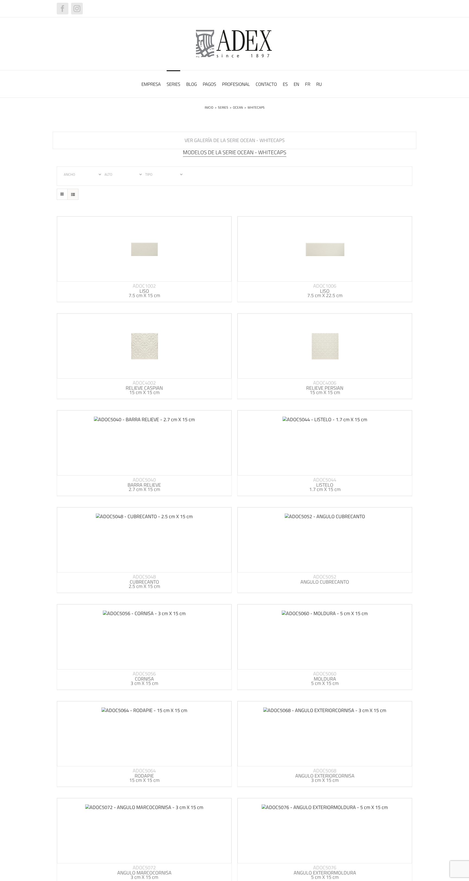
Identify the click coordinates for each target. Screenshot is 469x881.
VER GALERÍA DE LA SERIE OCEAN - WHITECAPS (235, 140)
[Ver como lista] (73, 194)
